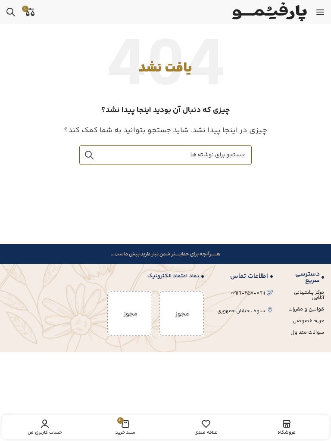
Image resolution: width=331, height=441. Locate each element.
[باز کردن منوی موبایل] (320, 12)
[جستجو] (10, 12)
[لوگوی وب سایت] (268, 11)
